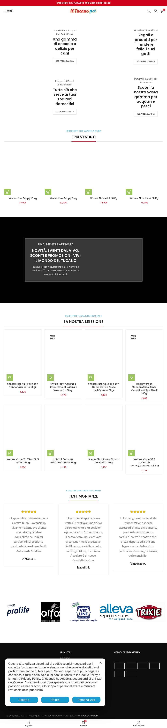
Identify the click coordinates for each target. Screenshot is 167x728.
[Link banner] (43, 46)
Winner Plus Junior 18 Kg (144, 198)
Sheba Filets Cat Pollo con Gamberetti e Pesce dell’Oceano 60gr (103, 387)
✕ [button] (100, 663)
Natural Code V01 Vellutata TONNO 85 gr (63, 461)
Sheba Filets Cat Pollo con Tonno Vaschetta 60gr (22, 385)
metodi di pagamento (127, 652)
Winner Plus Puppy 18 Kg (23, 198)
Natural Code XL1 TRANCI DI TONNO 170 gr (23, 461)
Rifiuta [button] (55, 699)
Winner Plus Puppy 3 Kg (63, 198)
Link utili (65, 652)
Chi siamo (65, 657)
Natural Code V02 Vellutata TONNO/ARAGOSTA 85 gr (144, 462)
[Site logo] (83, 10)
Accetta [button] (23, 699)
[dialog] (55, 682)
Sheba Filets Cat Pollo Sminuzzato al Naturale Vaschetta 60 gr (63, 387)
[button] (7, 192)
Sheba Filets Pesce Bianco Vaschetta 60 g (103, 461)
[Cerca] (149, 11)
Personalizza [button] (86, 699)
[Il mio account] (155, 11)
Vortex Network (90, 715)
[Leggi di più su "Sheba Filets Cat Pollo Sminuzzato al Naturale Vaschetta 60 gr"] (50, 377)
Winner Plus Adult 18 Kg (103, 198)
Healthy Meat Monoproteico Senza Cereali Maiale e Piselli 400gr (144, 388)
